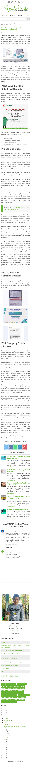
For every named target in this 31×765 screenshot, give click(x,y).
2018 (4, 743)
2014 (4, 751)
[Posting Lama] (29, 589)
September (7, 720)
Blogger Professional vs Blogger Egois (11, 650)
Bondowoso (4, 686)
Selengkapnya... (11, 467)
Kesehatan (11, 32)
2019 (4, 741)
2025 (4, 708)
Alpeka (3, 683)
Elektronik (16, 686)
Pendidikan (10, 697)
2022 (4, 714)
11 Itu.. (3, 672)
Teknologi (21, 699)
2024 (4, 710)
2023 (4, 712)
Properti (17, 697)
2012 (4, 755)
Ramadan (23, 697)
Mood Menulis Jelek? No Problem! (10, 654)
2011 (4, 757)
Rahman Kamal (10, 531)
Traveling (3, 701)
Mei (5, 730)
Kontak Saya (4, 642)
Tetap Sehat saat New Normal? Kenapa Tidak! (16, 208)
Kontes (16, 692)
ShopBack (15, 699)
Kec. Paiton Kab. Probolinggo (16, 630)
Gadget (9, 688)
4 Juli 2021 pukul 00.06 (20, 531)
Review (3, 699)
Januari (6, 738)
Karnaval (3, 690)
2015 (4, 749)
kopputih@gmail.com (16, 626)
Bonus (27, 15)
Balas (7, 547)
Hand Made (15, 688)
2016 (4, 747)
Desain (10, 686)
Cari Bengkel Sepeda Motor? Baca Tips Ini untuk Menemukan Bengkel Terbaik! (15, 675)
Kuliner (22, 692)
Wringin (14, 701)
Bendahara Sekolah (11, 683)
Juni (5, 724)
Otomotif (27, 695)
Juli (5, 722)
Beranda (5, 15)
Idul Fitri (21, 688)
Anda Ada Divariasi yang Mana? (9, 665)
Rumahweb (8, 699)
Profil (12, 15)
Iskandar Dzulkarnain (12, 551)
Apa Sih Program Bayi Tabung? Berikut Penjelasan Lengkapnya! (18, 497)
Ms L (16, 695)
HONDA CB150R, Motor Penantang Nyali (12, 662)
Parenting (3, 697)
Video (9, 701)
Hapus (11, 547)
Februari (6, 736)
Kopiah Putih (11, 761)
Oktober (6, 718)
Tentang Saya (5, 668)
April (5, 732)
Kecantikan (4, 692)
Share (10, 448)
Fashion (22, 686)
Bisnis (18, 683)
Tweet (6, 448)
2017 (4, 745)
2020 (4, 739)
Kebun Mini (20, 690)
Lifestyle (11, 695)
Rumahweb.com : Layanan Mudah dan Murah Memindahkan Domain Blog (15, 657)
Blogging (24, 683)
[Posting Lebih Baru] (2, 589)
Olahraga (20, 695)
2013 (4, 753)
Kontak (19, 15)
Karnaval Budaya (12, 690)
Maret (5, 734)
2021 (4, 716)
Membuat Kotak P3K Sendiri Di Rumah (17, 510)
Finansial (3, 688)
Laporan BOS (4, 695)
